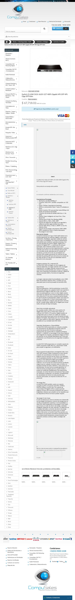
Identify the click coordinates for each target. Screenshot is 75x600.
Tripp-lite (10, 499)
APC (9, 280)
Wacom (10, 516)
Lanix (9, 421)
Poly (9, 463)
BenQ (9, 294)
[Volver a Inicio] (7, 41)
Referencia (24, 91)
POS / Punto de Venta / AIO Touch (11, 170)
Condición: (24, 99)
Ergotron (10, 359)
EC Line (10, 350)
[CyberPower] (59, 538)
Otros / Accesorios (10, 157)
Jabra (9, 404)
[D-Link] (66, 538)
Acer (9, 271)
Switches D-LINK (12, 208)
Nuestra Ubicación (12, 548)
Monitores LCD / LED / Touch (11, 147)
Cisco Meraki (11, 190)
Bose (9, 300)
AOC (9, 277)
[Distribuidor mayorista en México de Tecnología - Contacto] (37, 1)
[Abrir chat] (68, 598)
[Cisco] (36, 538)
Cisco (9, 311)
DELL (9, 336)
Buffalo (10, 305)
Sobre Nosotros (42, 21)
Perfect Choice (12, 460)
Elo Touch (10, 353)
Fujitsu (9, 365)
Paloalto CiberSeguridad (10, 229)
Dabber (10, 328)
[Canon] (28, 538)
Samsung (10, 472)
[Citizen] (43, 538)
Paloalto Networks (13, 455)
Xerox (9, 521)
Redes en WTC (11, 193)
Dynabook (10, 345)
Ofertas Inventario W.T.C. (10, 59)
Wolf (9, 518)
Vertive (10, 502)
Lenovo (10, 424)
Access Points (11, 188)
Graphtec (10, 376)
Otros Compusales (13, 452)
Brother (10, 303)
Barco (9, 291)
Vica (9, 504)
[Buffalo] (21, 538)
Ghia (9, 370)
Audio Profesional (10, 74)
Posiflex (10, 466)
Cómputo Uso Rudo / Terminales (11, 102)
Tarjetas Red (11, 217)
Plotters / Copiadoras (11, 166)
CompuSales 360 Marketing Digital (10, 65)
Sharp (9, 477)
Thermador (11, 491)
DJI (9, 339)
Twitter (61, 561)
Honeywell (11, 381)
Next (70, 538)
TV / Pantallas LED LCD (10, 263)
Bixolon (10, 297)
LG (9, 429)
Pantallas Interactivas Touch (11, 162)
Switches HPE (12, 204)
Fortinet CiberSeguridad (10, 233)
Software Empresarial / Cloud (11, 249)
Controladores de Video (10, 107)
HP (9, 384)
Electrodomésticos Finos (10, 123)
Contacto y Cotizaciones (53, 597)
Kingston (10, 407)
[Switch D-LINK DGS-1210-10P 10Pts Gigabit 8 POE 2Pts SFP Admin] (26, 476)
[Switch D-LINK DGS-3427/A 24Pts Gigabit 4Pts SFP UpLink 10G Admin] (46, 476)
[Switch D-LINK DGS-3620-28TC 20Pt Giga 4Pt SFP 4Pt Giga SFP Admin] (56, 476)
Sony (9, 483)
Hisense (10, 379)
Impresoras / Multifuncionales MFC (11, 137)
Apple (9, 283)
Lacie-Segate (11, 418)
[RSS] (66, 562)
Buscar (44, 30)
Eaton (9, 348)
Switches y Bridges (9, 196)
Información (67, 21)
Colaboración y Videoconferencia (10, 79)
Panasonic (10, 458)
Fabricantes (8, 268)
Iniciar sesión (66, 25)
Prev (5, 538)
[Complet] (51, 538)
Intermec (10, 398)
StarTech (10, 486)
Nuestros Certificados (13, 560)
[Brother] (13, 538)
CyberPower (11, 319)
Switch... (24, 481)
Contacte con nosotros (13, 562)
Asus (9, 286)
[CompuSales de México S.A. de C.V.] (42, 579)
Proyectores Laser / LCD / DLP (11, 176)
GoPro (9, 373)
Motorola (10, 441)
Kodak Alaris (11, 412)
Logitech (10, 432)
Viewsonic (10, 507)
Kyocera (10, 415)
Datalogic (10, 331)
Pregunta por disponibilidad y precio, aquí (47, 109)
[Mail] (72, 161)
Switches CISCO (11, 201)
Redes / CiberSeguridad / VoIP (10, 182)
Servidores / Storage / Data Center (11, 239)
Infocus (10, 393)
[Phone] (72, 166)
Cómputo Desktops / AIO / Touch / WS (11, 84)
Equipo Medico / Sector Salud (10, 117)
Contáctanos (32, 21)
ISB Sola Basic (11, 401)
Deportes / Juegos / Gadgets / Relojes (11, 112)
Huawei (10, 390)
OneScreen (11, 446)
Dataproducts (11, 334)
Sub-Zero (10, 489)
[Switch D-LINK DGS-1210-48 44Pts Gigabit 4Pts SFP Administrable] (36, 476)
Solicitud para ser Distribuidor (15, 557)
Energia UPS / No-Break (10, 128)
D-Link (10, 322)
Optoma (10, 449)
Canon (9, 308)
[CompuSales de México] (17, 11)
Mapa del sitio (11, 565)
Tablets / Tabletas (10, 254)
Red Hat (10, 469)
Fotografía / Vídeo (10, 132)
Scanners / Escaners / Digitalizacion (11, 244)
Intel (9, 396)
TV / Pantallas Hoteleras (9, 258)
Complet (10, 317)
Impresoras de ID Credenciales (10, 142)
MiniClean (10, 438)
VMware (10, 510)
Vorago (10, 513)
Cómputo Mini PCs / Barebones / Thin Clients (11, 96)
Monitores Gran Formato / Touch (10, 153)
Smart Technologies (13, 480)
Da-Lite (10, 325)
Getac (9, 367)
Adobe (9, 274)
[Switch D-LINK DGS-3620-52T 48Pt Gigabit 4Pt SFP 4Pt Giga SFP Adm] (50, 68)
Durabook (10, 342)
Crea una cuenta (56, 25)
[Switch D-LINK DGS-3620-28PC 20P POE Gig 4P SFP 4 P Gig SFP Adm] (66, 476)
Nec (9, 443)
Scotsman (10, 474)
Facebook (54, 561)
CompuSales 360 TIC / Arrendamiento (11, 70)
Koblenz (10, 410)
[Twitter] (72, 157)
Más (25, 125)
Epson (9, 356)
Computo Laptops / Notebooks (11, 89)
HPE (9, 387)
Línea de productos (12, 36)
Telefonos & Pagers (10, 221)
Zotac (9, 527)
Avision (10, 288)
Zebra (9, 524)
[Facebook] (72, 152)
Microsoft (10, 435)
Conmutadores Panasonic (10, 225)
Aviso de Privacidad (12, 555)
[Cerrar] (70, 598)
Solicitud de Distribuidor (55, 21)
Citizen (10, 314)
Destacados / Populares (9, 54)
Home (24, 21)
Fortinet (10, 362)
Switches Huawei (11, 212)
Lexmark (10, 427)
